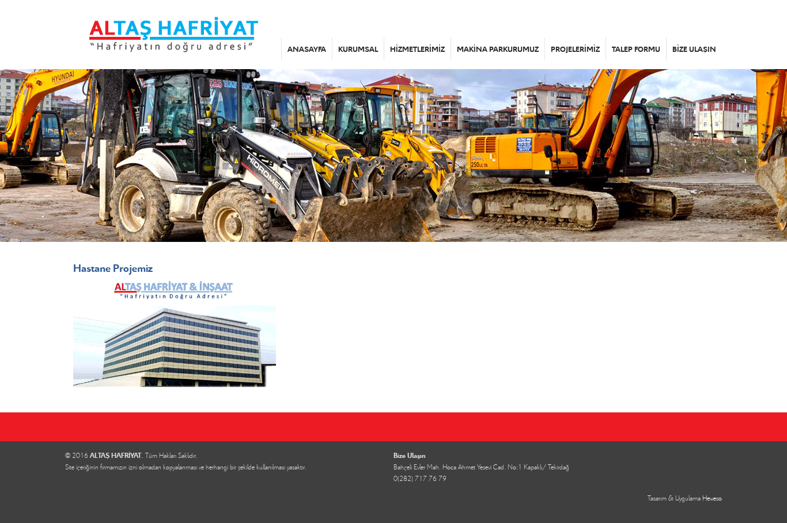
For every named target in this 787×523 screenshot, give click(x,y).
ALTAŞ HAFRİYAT (173, 34)
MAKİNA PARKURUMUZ (498, 49)
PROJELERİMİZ (575, 49)
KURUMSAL (358, 49)
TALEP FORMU (636, 49)
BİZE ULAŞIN (694, 49)
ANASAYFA (306, 49)
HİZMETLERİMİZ (417, 49)
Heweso (712, 498)
